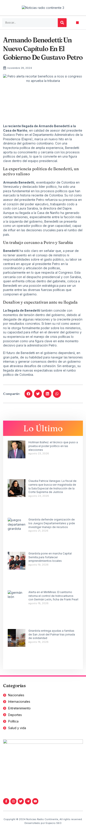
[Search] (62, 22)
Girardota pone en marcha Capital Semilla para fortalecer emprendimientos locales (50, 557)
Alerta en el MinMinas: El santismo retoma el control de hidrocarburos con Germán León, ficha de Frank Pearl (53, 595)
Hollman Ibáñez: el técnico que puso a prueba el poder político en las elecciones (53, 446)
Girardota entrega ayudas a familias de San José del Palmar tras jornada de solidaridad (51, 634)
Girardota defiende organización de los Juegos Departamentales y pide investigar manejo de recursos (51, 523)
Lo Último (43, 428)
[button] (77, 22)
